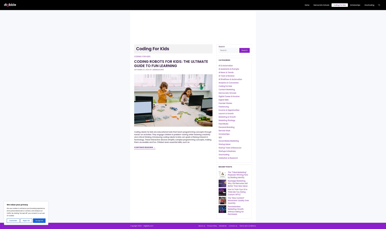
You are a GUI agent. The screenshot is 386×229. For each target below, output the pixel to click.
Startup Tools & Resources (230, 148)
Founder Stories (225, 103)
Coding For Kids (340, 5)
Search (222, 46)
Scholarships (355, 5)
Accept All (39, 221)
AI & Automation (226, 65)
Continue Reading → (144, 147)
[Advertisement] (193, 25)
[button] (379, 5)
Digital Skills (224, 100)
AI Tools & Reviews (226, 76)
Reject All (26, 221)
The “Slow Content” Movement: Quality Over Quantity (238, 200)
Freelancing (224, 106)
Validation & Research (228, 158)
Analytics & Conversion (229, 83)
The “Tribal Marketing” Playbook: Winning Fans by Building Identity (238, 175)
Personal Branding (226, 127)
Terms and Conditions (247, 226)
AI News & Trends (226, 72)
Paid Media (223, 124)
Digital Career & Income (229, 96)
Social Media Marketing (229, 141)
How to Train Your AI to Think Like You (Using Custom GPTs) (237, 192)
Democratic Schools (321, 5)
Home (307, 5)
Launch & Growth (226, 113)
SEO (220, 137)
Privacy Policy (212, 226)
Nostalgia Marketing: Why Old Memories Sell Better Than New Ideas (238, 183)
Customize (13, 221)
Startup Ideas (224, 144)
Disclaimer (223, 226)
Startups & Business (227, 151)
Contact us (233, 226)
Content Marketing (227, 89)
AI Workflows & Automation (230, 79)
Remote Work (224, 130)
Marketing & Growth (227, 117)
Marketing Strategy (227, 120)
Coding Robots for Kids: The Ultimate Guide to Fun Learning (171, 63)
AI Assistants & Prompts (229, 69)
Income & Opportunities (229, 110)
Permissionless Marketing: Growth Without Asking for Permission (236, 210)
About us (201, 226)
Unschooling (369, 5)
